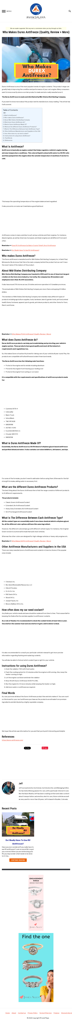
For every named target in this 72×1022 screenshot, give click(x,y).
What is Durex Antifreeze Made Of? (15, 124)
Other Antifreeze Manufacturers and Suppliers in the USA (22, 131)
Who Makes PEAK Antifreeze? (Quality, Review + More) (31, 334)
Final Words (8, 138)
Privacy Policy (33, 1013)
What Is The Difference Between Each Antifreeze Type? (22, 129)
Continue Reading (18, 860)
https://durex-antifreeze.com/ (12, 740)
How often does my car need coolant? (16, 133)
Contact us (22, 1013)
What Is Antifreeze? (10, 115)
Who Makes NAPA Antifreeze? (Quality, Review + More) (31, 541)
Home (7, 1013)
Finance (56, 1013)
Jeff (21, 783)
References (8, 140)
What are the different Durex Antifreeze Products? (20, 127)
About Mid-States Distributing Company (17, 120)
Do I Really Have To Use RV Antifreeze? (25, 250)
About (14, 1013)
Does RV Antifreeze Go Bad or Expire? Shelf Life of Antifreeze (34, 245)
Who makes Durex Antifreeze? (14, 117)
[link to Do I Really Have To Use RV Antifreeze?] (18, 824)
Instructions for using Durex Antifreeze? (17, 136)
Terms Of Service (45, 1013)
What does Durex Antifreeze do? (14, 122)
